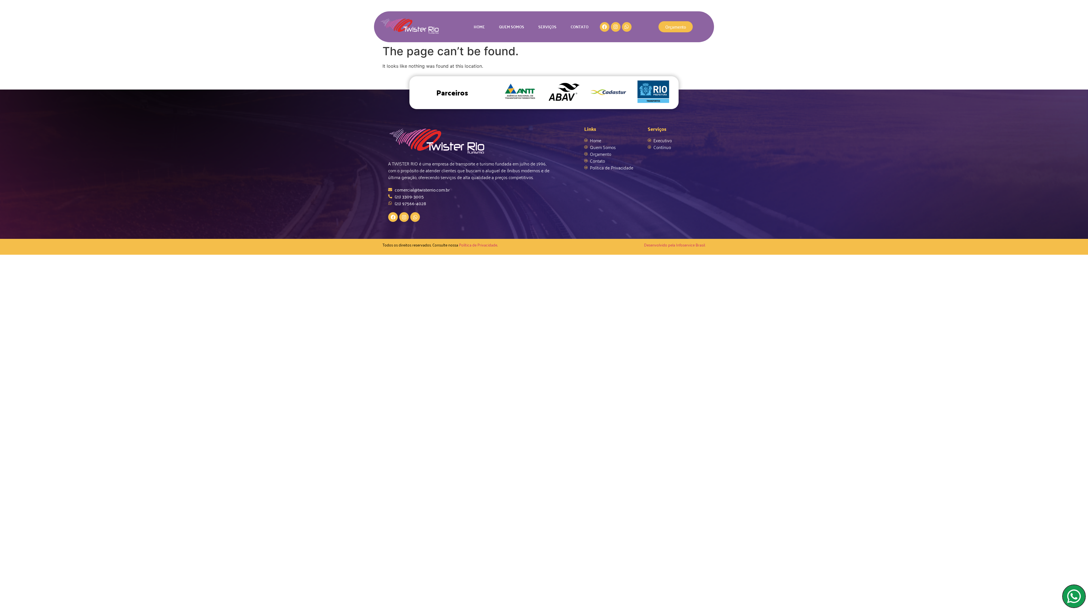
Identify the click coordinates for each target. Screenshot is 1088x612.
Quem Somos (511, 26)
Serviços (547, 26)
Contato (579, 26)
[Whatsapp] (627, 27)
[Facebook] (604, 27)
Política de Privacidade (478, 244)
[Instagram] (615, 27)
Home (479, 26)
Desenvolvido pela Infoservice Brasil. (675, 244)
